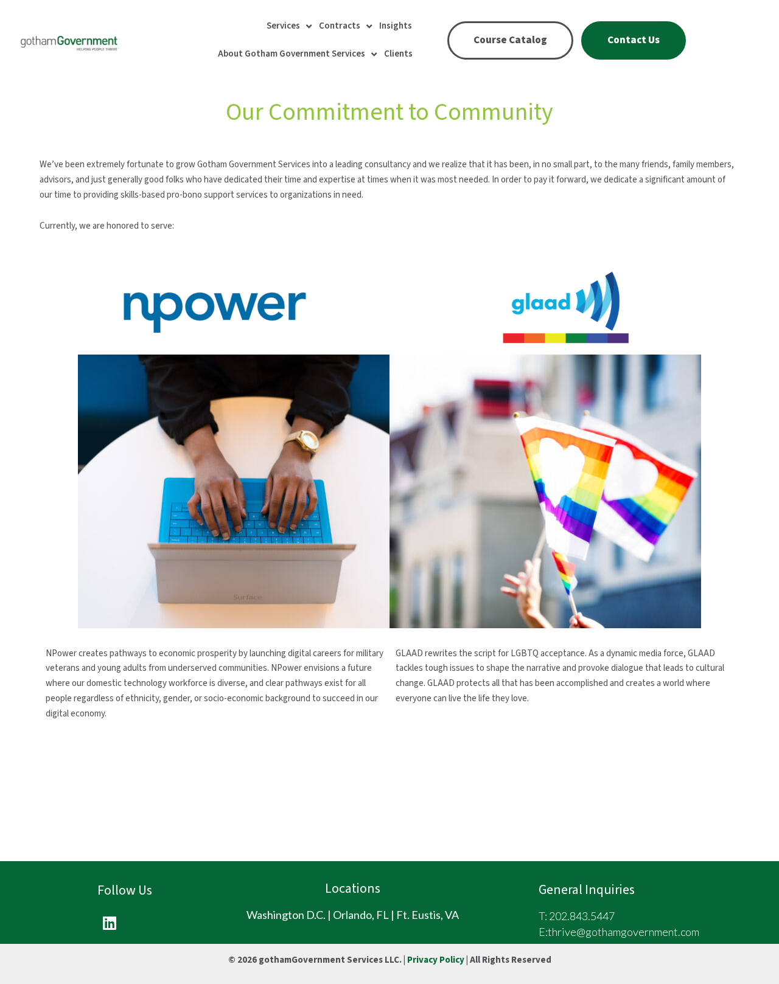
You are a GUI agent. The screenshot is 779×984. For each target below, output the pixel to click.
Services (283, 25)
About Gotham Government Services (291, 53)
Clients (398, 53)
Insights (395, 25)
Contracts (339, 25)
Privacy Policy (435, 960)
